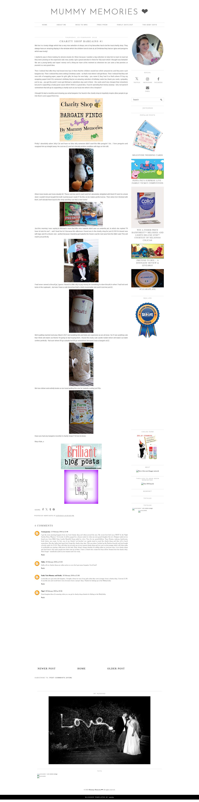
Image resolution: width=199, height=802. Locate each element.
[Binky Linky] (81, 503)
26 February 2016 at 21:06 (71, 575)
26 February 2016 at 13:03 (54, 562)
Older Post (116, 668)
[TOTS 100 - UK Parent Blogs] (142, 508)
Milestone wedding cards (147, 155)
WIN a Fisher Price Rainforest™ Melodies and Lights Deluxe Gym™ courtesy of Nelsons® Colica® (148, 235)
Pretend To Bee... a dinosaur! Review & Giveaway (147, 263)
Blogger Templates (95, 797)
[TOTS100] (142, 510)
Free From (102, 24)
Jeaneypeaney (45, 531)
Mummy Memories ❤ (99, 12)
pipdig (111, 797)
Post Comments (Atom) (61, 677)
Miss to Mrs (82, 24)
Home (44, 24)
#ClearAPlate (148, 289)
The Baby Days (150, 24)
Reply (43, 555)
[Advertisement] (81, 645)
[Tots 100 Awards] (147, 484)
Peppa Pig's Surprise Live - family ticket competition (147, 181)
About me (61, 24)
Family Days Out (125, 24)
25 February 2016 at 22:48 (59, 531)
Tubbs (43, 562)
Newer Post (47, 668)
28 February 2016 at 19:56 (53, 591)
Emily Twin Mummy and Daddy (51, 575)
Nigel (43, 591)
